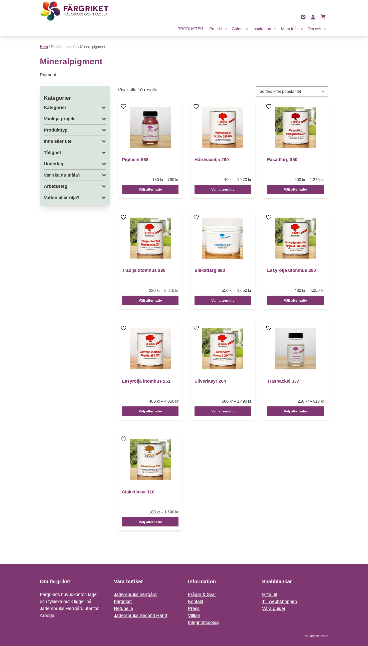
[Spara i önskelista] (124, 110)
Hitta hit (269, 594)
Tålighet (52, 152)
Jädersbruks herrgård (135, 594)
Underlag (53, 163)
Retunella (123, 608)
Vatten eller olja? (62, 197)
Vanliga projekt (60, 118)
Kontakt (195, 601)
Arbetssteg (55, 186)
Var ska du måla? (62, 175)
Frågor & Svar (202, 594)
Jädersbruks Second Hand (140, 615)
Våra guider (273, 608)
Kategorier (55, 107)
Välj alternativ (150, 189)
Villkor (194, 615)
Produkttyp (56, 130)
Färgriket (123, 601)
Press (194, 608)
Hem (44, 47)
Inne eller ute (58, 141)
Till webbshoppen (279, 601)
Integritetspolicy (203, 622)
